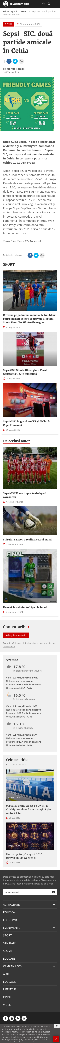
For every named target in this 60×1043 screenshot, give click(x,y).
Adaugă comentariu (16, 635)
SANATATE (9, 943)
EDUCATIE (9, 958)
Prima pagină (10, 11)
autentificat (23, 643)
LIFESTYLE (9, 989)
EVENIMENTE (11, 928)
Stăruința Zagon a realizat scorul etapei (27, 539)
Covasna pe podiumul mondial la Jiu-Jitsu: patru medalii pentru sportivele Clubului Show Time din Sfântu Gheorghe (29, 318)
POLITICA (9, 912)
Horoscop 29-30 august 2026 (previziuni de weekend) (24, 856)
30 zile (22, 764)
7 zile (14, 764)
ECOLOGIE (9, 981)
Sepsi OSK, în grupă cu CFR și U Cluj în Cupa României (26, 423)
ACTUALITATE (14, 797)
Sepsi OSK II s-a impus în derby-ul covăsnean (24, 495)
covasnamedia (19, 4)
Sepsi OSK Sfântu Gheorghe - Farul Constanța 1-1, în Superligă (25, 372)
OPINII (7, 997)
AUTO (6, 974)
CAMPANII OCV (12, 966)
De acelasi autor (16, 441)
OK (57, 1026)
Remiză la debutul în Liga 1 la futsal (25, 607)
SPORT (24, 11)
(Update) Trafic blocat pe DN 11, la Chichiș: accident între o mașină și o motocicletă (28, 809)
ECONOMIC (10, 920)
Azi (7, 764)
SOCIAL (7, 951)
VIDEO (7, 1005)
